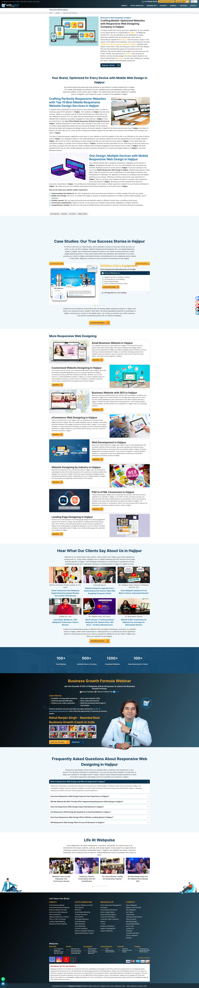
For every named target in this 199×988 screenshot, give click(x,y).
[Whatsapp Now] (3, 979)
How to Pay (130, 926)
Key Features (55, 214)
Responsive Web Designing (58, 924)
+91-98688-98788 (150, 1)
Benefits (64, 214)
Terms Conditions (132, 935)
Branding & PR (151, 5)
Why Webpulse (131, 910)
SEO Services (79, 907)
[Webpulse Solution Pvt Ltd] (10, 5)
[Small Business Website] (69, 351)
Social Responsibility (132, 924)
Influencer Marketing (107, 926)
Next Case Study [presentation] (142, 263)
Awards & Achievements (134, 917)
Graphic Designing (106, 931)
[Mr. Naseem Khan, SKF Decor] (99, 606)
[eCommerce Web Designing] (130, 426)
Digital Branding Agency (108, 914)
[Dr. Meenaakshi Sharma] (134, 606)
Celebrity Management (107, 928)
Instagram (59, 961)
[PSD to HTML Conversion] (69, 500)
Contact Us (130, 928)
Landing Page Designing (57, 921)
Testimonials (130, 914)
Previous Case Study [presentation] (57, 263)
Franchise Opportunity (167, 1)
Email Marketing (80, 921)
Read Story (76, 742)
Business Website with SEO (58, 910)
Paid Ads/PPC (79, 917)
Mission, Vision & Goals (133, 907)
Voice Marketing (80, 926)
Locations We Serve (132, 933)
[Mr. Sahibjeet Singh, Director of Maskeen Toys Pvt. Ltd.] (134, 575)
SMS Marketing (80, 924)
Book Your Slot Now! (57, 742)
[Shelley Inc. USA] (65, 606)
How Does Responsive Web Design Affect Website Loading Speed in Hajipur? (81, 817)
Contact (193, 5)
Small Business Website (56, 905)
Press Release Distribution (108, 910)
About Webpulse (131, 905)
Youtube (66, 961)
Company (173, 5)
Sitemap (128, 938)
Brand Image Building (107, 912)
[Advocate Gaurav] (99, 575)
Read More (96, 360)
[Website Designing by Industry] (130, 475)
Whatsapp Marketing (82, 919)
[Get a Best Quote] (3, 984)
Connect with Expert (109, 287)
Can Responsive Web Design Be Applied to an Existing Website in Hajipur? (80, 812)
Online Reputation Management (110, 905)
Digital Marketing (137, 5)
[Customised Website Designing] (130, 376)
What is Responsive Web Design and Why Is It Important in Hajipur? (77, 782)
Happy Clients (82, 214)
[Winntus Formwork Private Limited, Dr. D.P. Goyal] (65, 575)
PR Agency (104, 907)
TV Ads (102, 924)
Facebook (52, 961)
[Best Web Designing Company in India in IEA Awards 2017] (63, 728)
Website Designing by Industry (59, 917)
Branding (129, 931)
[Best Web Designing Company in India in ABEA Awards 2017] (54, 728)
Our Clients (129, 912)
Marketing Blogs (131, 921)
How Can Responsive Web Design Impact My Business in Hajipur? (77, 807)
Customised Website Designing (59, 907)
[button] (125, 273)
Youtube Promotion (81, 914)
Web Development (55, 914)
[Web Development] (69, 450)
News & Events (131, 919)
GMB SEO (78, 910)
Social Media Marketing (82, 912)
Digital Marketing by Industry (84, 933)
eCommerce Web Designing (58, 912)
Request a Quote (108, 65)
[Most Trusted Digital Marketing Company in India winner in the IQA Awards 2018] (92, 728)
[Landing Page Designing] (130, 525)
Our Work (183, 5)
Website (124, 5)
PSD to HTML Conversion (57, 919)
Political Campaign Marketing (84, 931)
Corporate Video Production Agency (109, 920)
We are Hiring (181, 1)
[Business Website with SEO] (69, 401)
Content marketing (81, 928)
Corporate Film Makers (108, 917)
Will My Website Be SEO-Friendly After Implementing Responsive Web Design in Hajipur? (86, 802)
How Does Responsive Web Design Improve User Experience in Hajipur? (79, 796)
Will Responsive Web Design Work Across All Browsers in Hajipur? (77, 822)
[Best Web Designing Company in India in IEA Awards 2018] (73, 728)
